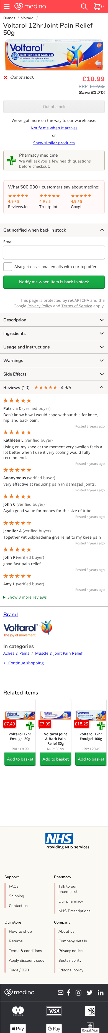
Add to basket (20, 759)
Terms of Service (76, 305)
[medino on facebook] (67, 992)
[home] (38, 6)
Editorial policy (70, 970)
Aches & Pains (16, 653)
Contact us (18, 905)
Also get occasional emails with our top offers (56, 266)
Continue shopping (25, 662)
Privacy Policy (39, 305)
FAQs (14, 886)
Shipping (16, 896)
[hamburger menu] (6, 7)
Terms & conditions (25, 950)
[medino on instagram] (77, 992)
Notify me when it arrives (54, 127)
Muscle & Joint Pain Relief (59, 653)
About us (66, 931)
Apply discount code (26, 960)
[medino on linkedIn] (99, 992)
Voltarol (27, 18)
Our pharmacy (70, 901)
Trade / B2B (19, 970)
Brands (9, 18)
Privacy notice (70, 950)
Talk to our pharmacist (68, 889)
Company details (72, 941)
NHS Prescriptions (74, 911)
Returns (16, 941)
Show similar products (54, 142)
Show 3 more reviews (27, 597)
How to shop (20, 931)
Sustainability (69, 960)
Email (8, 241)
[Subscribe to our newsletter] (59, 992)
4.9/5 (37, 387)
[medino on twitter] (88, 992)
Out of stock (54, 106)
